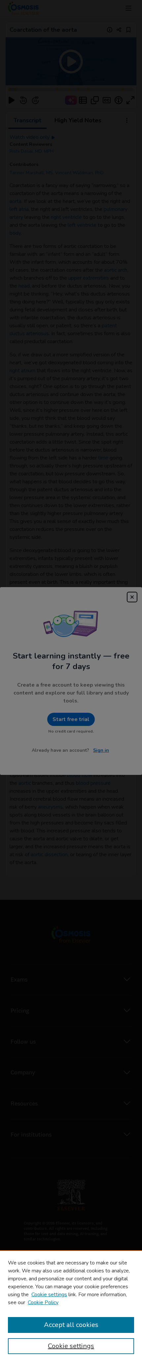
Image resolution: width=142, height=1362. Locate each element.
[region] (71, 1306)
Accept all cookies (71, 1324)
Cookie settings (49, 1294)
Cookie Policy (43, 1302)
